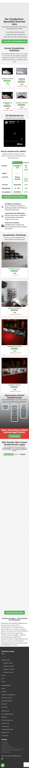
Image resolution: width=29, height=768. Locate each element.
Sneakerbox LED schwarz (7, 103)
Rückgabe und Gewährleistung (8, 694)
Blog (3, 678)
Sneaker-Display (5, 726)
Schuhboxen (4, 717)
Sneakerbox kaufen (6, 660)
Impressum (4, 691)
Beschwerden (5, 707)
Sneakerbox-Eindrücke (14, 235)
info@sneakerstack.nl (6, 752)
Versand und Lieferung (7, 697)
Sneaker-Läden (5, 735)
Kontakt (3, 681)
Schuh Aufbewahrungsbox (7, 714)
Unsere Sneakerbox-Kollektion (14, 49)
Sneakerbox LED (5, 723)
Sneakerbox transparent (21, 79)
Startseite (4, 656)
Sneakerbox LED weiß (22, 103)
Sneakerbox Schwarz (7, 78)
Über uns (4, 675)
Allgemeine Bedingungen (7, 700)
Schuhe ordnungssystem (7, 720)
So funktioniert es (14, 115)
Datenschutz (4, 704)
